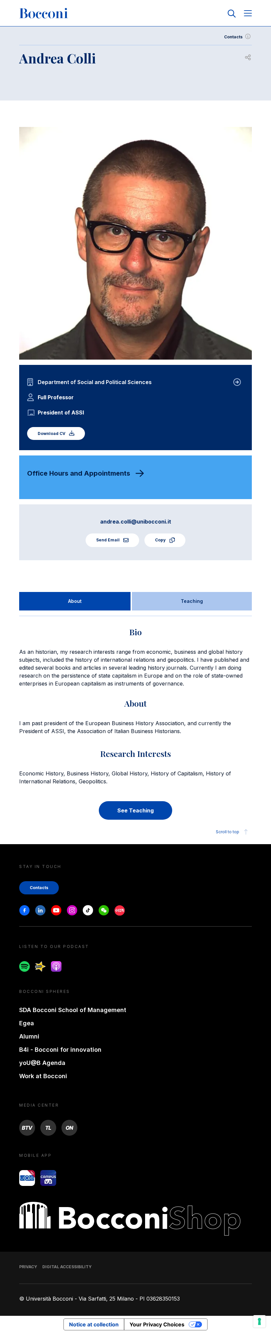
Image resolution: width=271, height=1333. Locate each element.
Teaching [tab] (192, 601)
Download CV (52, 433)
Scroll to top (227, 831)
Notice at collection (94, 1324)
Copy (161, 539)
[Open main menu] (248, 14)
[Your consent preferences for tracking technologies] (259, 1321)
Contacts (233, 36)
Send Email (108, 539)
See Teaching (135, 810)
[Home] (43, 13)
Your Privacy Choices (157, 1324)
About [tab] (75, 601)
